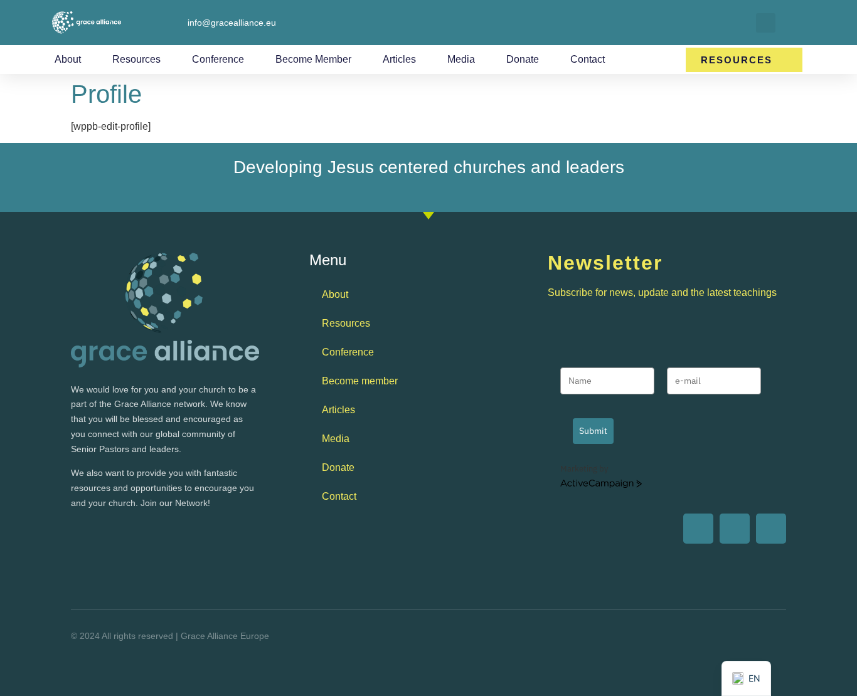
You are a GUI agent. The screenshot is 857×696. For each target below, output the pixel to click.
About (68, 59)
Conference (218, 59)
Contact (587, 59)
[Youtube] (698, 529)
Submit (593, 430)
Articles (399, 59)
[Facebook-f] (735, 529)
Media (461, 59)
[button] (765, 23)
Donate (522, 59)
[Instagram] (771, 529)
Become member (313, 59)
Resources (136, 59)
